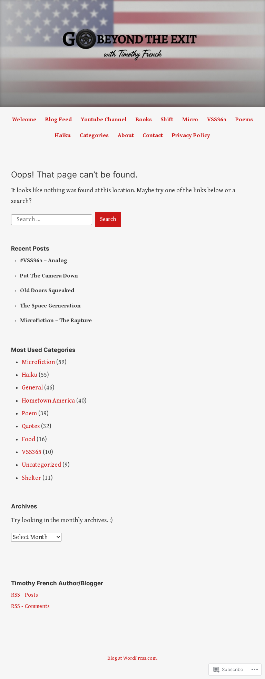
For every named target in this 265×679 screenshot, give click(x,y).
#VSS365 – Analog (43, 260)
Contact (153, 135)
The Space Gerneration (50, 305)
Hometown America (48, 400)
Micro (190, 119)
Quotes (31, 426)
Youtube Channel (104, 119)
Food (28, 439)
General (32, 387)
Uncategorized (41, 464)
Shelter (31, 478)
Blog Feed (58, 119)
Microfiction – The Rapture (56, 320)
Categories (94, 135)
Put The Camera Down (49, 275)
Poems (244, 119)
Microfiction (38, 362)
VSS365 (216, 119)
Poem (29, 413)
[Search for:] (52, 219)
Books (144, 119)
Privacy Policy (191, 135)
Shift (166, 119)
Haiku (63, 135)
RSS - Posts (24, 595)
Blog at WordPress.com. (132, 658)
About (126, 135)
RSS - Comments (30, 606)
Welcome (24, 119)
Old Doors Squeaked (47, 290)
